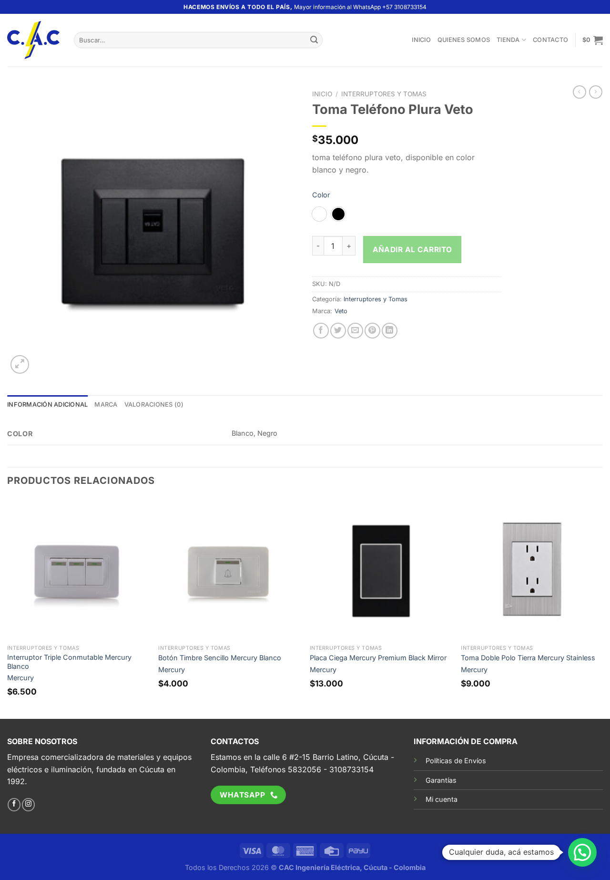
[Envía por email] (355, 330)
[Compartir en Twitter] (338, 330)
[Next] (602, 607)
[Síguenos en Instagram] (28, 804)
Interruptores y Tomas (384, 94)
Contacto (550, 39)
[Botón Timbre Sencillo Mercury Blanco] (229, 569)
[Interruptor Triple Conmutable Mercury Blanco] (78, 569)
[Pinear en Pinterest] (372, 330)
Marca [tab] (105, 404)
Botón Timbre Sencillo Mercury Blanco (219, 658)
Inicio (421, 39)
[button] (582, 852)
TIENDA (508, 39)
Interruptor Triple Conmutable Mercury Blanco (69, 661)
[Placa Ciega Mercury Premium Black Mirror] (381, 569)
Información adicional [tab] (47, 404)
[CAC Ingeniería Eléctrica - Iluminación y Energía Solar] (33, 40)
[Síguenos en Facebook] (14, 804)
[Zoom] (19, 364)
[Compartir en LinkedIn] (389, 330)
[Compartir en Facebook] (321, 330)
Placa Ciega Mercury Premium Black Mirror (378, 658)
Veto (341, 311)
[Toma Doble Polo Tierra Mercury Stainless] (532, 569)
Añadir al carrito (412, 249)
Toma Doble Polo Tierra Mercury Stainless (528, 658)
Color (321, 194)
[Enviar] (314, 40)
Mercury (20, 678)
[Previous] (7, 607)
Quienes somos (463, 39)
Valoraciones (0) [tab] (153, 404)
